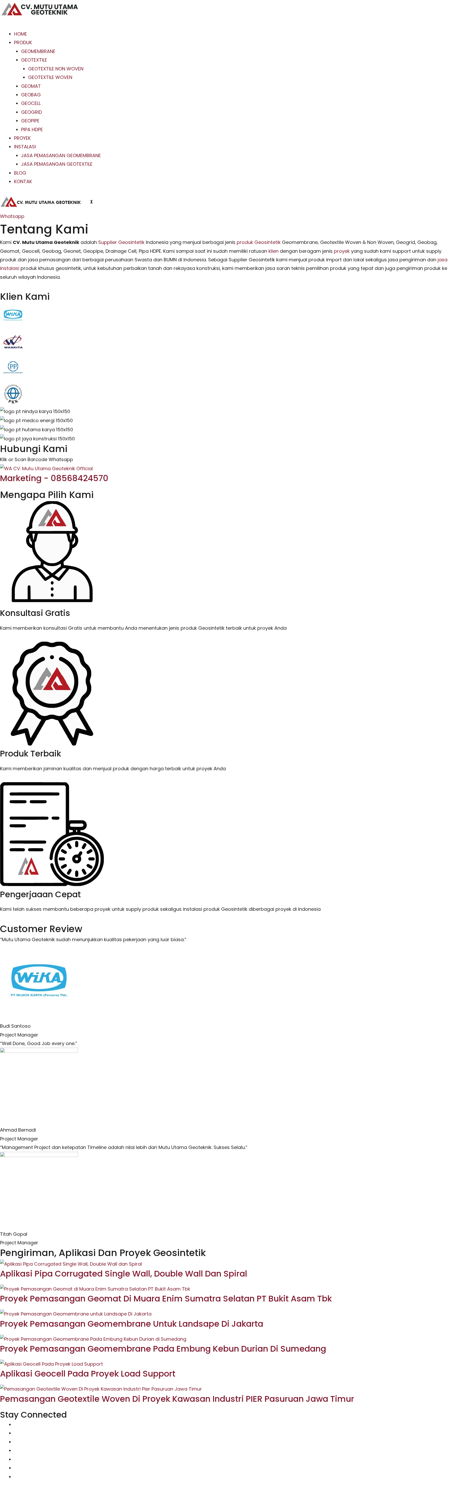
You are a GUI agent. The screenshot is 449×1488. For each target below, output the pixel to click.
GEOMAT (31, 86)
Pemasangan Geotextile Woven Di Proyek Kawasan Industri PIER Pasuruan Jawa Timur (177, 1399)
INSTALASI (25, 146)
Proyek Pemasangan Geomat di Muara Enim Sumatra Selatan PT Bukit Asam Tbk (166, 1298)
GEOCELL (31, 103)
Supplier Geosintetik (121, 242)
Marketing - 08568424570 (54, 478)
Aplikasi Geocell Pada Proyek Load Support (87, 1373)
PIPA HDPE (32, 129)
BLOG (20, 173)
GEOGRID (31, 112)
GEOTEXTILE (34, 60)
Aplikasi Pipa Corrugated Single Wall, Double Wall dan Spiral (123, 1273)
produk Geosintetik (259, 242)
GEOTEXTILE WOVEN (50, 77)
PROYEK (22, 138)
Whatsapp (12, 216)
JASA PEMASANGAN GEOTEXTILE (57, 164)
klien (273, 251)
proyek (342, 251)
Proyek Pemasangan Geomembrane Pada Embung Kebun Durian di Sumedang (163, 1348)
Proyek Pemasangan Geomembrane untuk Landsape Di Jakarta (131, 1324)
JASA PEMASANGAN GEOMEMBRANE (61, 155)
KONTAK (23, 181)
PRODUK (23, 42)
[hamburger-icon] (8, 25)
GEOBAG (31, 94)
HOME (20, 34)
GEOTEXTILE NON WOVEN (55, 68)
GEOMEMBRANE (38, 51)
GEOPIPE (30, 120)
